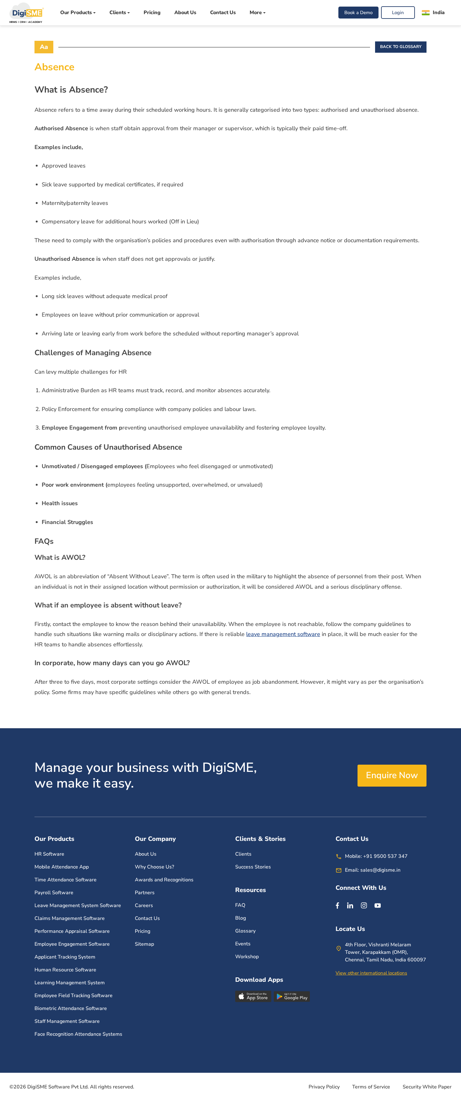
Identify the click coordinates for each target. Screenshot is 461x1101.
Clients (243, 854)
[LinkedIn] (350, 905)
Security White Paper (427, 1086)
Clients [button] (117, 12)
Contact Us (223, 12)
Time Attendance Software (65, 879)
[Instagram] (364, 905)
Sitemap (144, 944)
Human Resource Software (65, 969)
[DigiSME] (26, 12)
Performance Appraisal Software (72, 931)
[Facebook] (337, 905)
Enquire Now (392, 775)
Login (398, 13)
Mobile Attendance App (61, 866)
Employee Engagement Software (72, 944)
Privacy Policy (324, 1086)
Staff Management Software (67, 1021)
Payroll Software (53, 892)
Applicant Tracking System (64, 957)
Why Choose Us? (154, 866)
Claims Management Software (69, 918)
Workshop (247, 956)
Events (243, 943)
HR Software (49, 854)
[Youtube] (377, 905)
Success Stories (253, 866)
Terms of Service (371, 1086)
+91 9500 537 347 (385, 856)
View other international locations (371, 973)
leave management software (283, 634)
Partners (145, 892)
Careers (144, 905)
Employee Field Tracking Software (73, 995)
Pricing (152, 12)
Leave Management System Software (77, 905)
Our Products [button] (76, 12)
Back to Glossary (400, 47)
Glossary (245, 930)
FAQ (240, 905)
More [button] (256, 12)
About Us (185, 12)
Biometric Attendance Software (70, 1008)
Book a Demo (358, 13)
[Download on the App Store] (254, 996)
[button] (433, 12)
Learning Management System (69, 982)
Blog (240, 918)
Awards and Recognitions (164, 879)
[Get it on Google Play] (292, 996)
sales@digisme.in (380, 870)
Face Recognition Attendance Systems (78, 1034)
